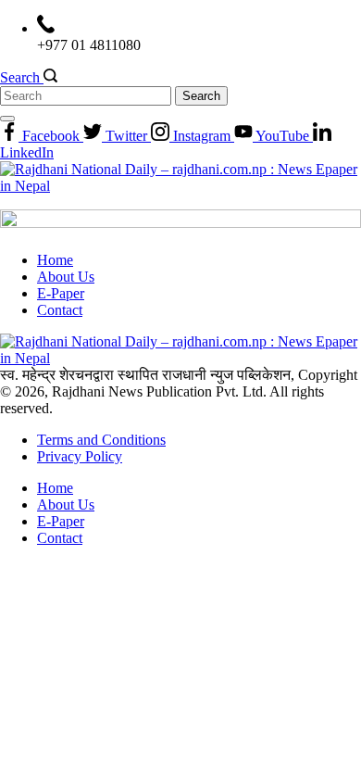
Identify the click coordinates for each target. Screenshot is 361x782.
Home (55, 260)
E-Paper (60, 293)
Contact (59, 310)
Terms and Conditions (101, 440)
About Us (65, 276)
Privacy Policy (79, 456)
